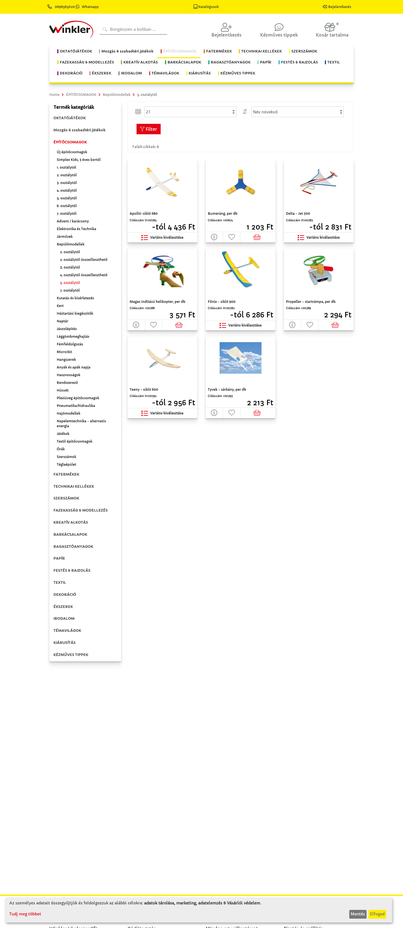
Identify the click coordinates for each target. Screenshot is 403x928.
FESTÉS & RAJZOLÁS (71, 570)
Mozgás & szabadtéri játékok (79, 130)
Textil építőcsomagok (74, 441)
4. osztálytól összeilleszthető (83, 275)
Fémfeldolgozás (70, 344)
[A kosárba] (257, 237)
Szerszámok (66, 457)
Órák (61, 449)
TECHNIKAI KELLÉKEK (73, 486)
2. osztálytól (67, 175)
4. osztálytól (67, 190)
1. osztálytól (66, 167)
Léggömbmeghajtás (73, 336)
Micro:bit (64, 352)
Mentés (358, 914)
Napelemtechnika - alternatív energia (81, 423)
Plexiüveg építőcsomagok (78, 398)
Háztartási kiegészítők (75, 313)
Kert (60, 306)
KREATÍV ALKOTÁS (70, 522)
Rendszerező (67, 383)
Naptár (62, 321)
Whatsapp (90, 7)
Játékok (63, 434)
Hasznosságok (68, 375)
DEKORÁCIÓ (64, 594)
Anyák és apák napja (73, 367)
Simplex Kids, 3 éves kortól (79, 160)
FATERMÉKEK (66, 474)
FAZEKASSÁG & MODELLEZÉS (80, 510)
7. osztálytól (66, 213)
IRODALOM (64, 618)
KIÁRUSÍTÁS (64, 642)
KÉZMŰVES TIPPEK (70, 654)
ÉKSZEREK (63, 606)
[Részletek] (214, 237)
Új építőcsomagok (72, 152)
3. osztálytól (67, 183)
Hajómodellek (68, 413)
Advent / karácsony (73, 221)
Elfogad (377, 914)
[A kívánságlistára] (232, 237)
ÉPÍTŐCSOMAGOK (70, 142)
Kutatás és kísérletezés (75, 298)
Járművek (65, 236)
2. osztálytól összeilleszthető (83, 260)
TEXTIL (59, 582)
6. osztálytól (67, 206)
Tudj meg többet (25, 914)
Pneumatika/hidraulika (76, 406)
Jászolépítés (67, 329)
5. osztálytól (67, 198)
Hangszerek (66, 359)
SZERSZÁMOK (66, 498)
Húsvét (63, 390)
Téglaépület (66, 464)
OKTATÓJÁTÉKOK (69, 118)
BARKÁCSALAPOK (70, 534)
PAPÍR (59, 558)
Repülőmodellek (70, 244)
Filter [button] (150, 129)
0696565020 (65, 7)
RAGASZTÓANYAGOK (73, 546)
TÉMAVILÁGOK (67, 630)
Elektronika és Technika (76, 229)
